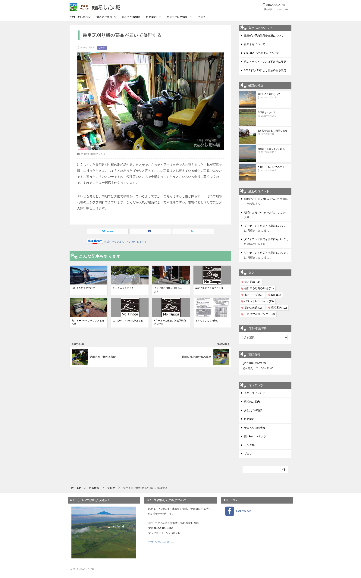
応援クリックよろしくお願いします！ (125, 241)
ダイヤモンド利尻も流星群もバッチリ (266, 225)
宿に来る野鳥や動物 (259, 288)
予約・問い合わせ (80, 16)
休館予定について (254, 44)
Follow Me (243, 511)
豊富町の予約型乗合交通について (264, 35)
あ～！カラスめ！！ (123, 288)
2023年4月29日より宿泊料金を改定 (265, 70)
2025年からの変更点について (261, 53)
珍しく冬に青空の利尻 (83, 288)
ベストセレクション (259, 301)
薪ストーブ (253, 294)
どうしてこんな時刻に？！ (209, 320)
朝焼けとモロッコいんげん (271, 151)
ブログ (202, 16)
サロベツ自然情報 (177, 16)
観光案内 (151, 16)
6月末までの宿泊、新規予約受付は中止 (170, 322)
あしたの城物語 (131, 16)
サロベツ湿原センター (259, 314)
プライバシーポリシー (161, 542)
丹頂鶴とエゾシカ (267, 114)
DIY (276, 294)
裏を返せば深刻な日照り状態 (272, 132)
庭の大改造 (253, 307)
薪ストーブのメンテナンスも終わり (88, 322)
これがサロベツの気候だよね (128, 320)
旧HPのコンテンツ (255, 436)
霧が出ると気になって (269, 96)
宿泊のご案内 (104, 16)
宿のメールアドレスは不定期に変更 (265, 61)
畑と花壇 (252, 281)
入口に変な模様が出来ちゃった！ (169, 290)
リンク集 (249, 445)
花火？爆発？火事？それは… (210, 288)
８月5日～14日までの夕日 (271, 169)
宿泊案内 (279, 307)
